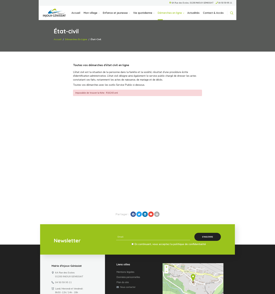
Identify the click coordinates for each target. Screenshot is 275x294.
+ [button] (166, 267)
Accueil (58, 39)
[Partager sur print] (157, 214)
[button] (231, 13)
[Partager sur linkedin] (145, 214)
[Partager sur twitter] (139, 214)
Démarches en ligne (76, 39)
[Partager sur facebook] (133, 214)
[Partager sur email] (151, 214)
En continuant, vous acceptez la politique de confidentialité (170, 244)
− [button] (166, 271)
